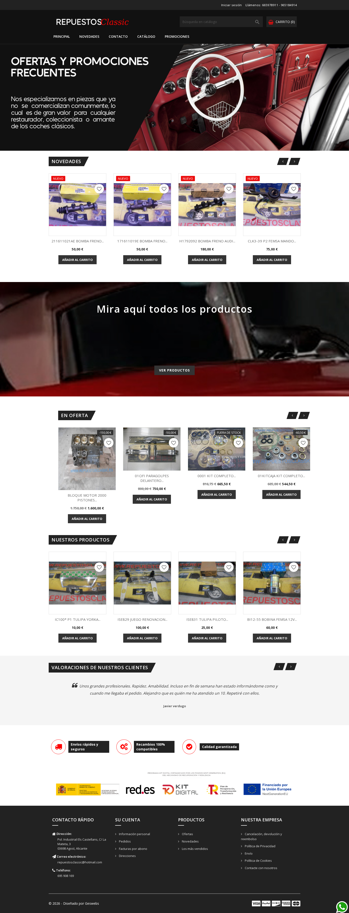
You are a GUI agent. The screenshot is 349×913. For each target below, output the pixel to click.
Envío (248, 853)
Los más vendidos (194, 849)
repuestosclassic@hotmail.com (79, 862)
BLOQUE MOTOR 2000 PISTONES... (87, 497)
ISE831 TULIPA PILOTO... (207, 619)
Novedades (89, 36)
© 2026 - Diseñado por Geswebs (74, 903)
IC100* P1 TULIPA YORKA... (77, 619)
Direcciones (127, 856)
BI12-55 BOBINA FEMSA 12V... (272, 619)
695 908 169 (65, 876)
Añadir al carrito (77, 260)
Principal (61, 36)
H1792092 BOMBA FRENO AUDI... (207, 241)
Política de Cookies (258, 860)
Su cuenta (127, 820)
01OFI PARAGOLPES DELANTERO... (152, 478)
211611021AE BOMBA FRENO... (78, 241)
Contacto (118, 36)
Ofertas (187, 834)
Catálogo (146, 36)
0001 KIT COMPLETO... (217, 475)
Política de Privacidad (259, 846)
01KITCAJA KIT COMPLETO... (281, 475)
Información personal (134, 834)
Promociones (177, 36)
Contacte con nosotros (260, 868)
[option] (174, 97)
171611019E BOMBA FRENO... (142, 241)
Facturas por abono (132, 849)
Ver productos (174, 370)
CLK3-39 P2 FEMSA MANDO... (272, 241)
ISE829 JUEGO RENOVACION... (142, 619)
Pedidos (124, 841)
